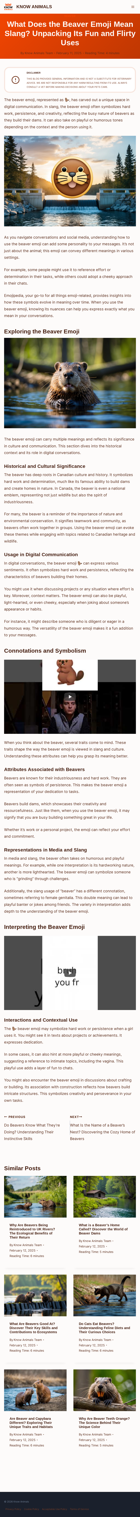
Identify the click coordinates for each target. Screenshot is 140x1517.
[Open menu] (133, 6)
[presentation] (35, 1197)
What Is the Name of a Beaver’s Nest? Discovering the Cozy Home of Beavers (102, 1128)
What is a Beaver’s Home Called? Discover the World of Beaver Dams (103, 1229)
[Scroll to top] (131, 1488)
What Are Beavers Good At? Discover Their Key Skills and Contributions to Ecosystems (34, 1328)
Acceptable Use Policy (54, 1509)
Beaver (70, 16)
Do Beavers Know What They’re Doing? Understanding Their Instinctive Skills (32, 1128)
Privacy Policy (13, 1509)
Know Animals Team (39, 53)
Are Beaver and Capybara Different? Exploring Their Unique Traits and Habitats (31, 1423)
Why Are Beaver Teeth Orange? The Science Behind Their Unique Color (104, 1423)
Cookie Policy (31, 1509)
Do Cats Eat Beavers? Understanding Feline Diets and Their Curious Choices (104, 1328)
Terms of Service (79, 1509)
